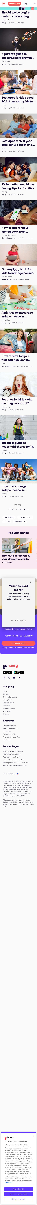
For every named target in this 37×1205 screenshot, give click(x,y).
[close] (30, 582)
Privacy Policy (21, 620)
